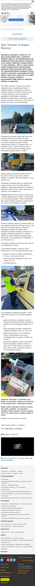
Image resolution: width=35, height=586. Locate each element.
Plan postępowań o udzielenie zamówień (12, 526)
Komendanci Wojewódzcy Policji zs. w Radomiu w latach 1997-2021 (17, 482)
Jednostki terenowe (13, 485)
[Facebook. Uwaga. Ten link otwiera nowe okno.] (2, 560)
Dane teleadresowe (7, 538)
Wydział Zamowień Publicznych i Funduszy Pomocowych (17, 498)
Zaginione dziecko (6, 473)
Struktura (4, 485)
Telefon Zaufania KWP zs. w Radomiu (12, 546)
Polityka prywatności (22, 573)
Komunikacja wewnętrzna (8, 487)
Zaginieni (20, 471)
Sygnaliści (4, 548)
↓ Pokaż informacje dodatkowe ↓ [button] (17, 39)
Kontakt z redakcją (5, 567)
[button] (32, 13)
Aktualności (13, 29)
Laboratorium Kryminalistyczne (23, 493)
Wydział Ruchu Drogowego (9, 506)
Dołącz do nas (5, 532)
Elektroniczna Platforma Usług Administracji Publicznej (16, 544)
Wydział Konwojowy (26, 504)
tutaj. (8, 180)
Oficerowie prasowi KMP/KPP (9, 540)
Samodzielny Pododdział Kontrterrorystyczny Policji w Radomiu (16, 515)
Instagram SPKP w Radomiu (14, 560)
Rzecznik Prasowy (18, 538)
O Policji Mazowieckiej (7, 476)
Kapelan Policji (5, 489)
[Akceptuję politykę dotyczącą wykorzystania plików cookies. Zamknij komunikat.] (32, 1)
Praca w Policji (5, 529)
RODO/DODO (4, 552)
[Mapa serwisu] (5, 13)
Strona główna (5, 29)
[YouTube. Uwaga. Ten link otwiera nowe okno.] (8, 560)
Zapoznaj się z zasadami (23, 570)
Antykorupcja (5, 495)
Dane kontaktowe (6, 524)
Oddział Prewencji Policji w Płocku (11, 512)
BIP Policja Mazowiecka (28, 560)
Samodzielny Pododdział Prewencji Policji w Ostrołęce (16, 518)
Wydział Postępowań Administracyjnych (12, 508)
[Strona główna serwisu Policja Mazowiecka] (2, 13)
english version (4, 582)
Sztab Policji (5, 504)
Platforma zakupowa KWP (20, 524)
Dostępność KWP (28, 546)
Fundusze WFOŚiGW (7, 493)
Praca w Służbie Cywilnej (17, 532)
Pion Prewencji (5, 501)
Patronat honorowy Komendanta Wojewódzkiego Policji (16, 491)
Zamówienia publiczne (7, 521)
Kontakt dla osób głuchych (26, 540)
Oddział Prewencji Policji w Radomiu (11, 510)
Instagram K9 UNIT (11, 560)
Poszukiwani (12, 471)
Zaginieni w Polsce (18, 473)
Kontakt (3, 535)
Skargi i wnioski (6, 542)
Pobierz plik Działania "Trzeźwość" (14, 458)
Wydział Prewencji (14, 504)
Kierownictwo (5, 479)
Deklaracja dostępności (6, 572)
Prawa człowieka (21, 487)
